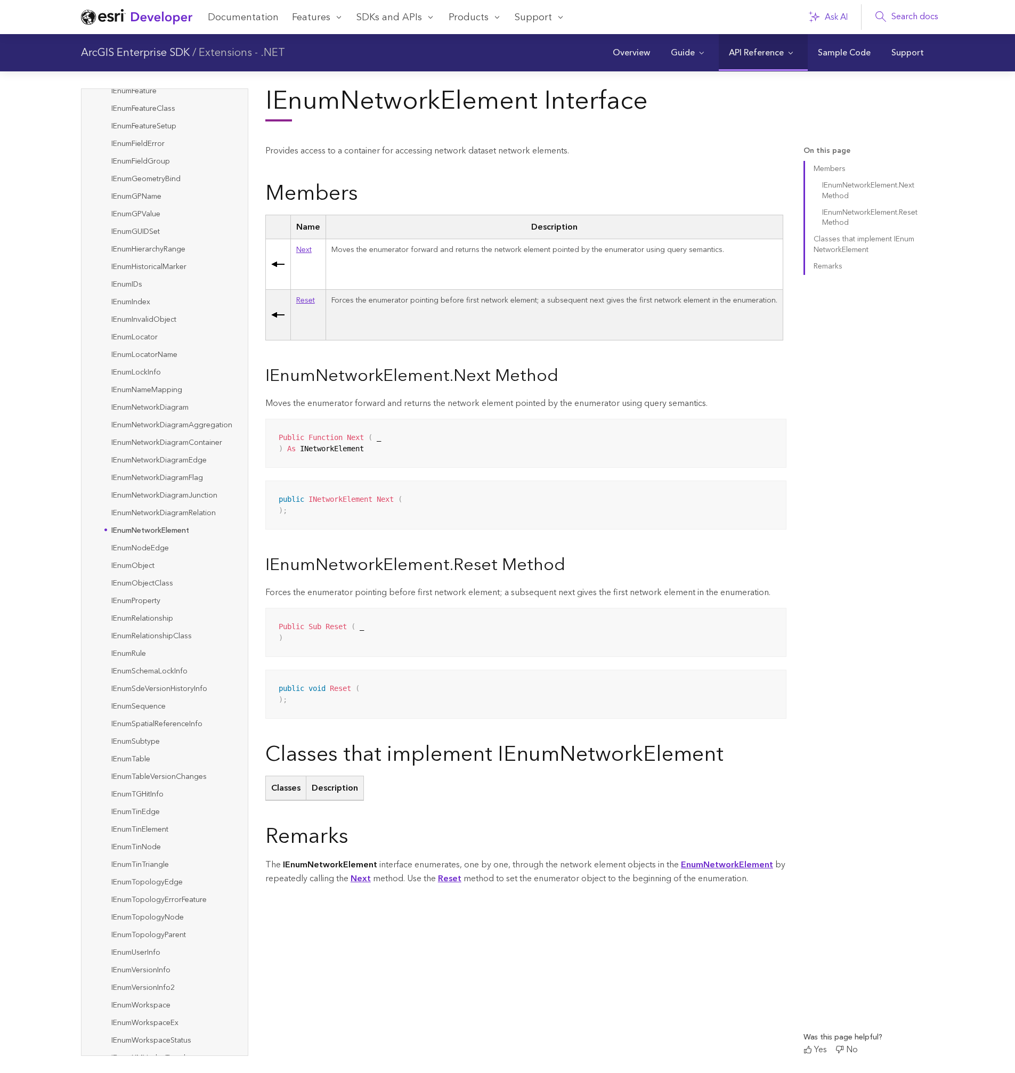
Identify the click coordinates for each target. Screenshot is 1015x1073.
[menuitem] (631, 52)
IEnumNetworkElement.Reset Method (869, 217)
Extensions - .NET (242, 53)
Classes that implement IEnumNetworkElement (864, 244)
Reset (305, 300)
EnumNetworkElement (727, 864)
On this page (826, 151)
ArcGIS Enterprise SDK (135, 53)
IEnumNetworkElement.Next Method (868, 190)
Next (304, 249)
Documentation (243, 17)
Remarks (828, 266)
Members (830, 168)
